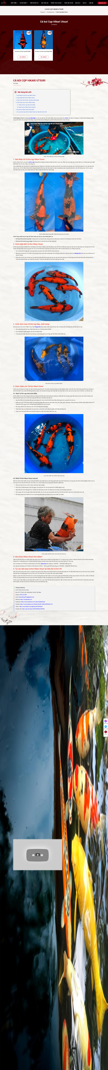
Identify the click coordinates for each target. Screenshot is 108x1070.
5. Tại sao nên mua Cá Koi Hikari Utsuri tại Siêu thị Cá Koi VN (31, 112)
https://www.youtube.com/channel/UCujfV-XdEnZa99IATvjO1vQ (36, 604)
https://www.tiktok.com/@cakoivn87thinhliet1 (31, 606)
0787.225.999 (23, 594)
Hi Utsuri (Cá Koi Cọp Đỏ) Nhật (22, 51)
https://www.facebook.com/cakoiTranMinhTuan (33, 601)
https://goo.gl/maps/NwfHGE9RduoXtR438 (33, 609)
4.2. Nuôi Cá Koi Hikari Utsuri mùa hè (26, 107)
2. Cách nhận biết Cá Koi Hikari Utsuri (25, 97)
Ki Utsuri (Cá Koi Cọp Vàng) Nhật (43, 51)
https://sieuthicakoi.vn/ (26, 599)
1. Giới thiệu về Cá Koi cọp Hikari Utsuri (26, 95)
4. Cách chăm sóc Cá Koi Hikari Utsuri (25, 102)
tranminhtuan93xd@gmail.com (26, 597)
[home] (3, 3)
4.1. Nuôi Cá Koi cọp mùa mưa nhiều (26, 105)
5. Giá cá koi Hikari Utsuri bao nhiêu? (25, 109)
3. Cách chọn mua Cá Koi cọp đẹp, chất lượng (27, 100)
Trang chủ (42, 12)
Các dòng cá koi (50, 12)
